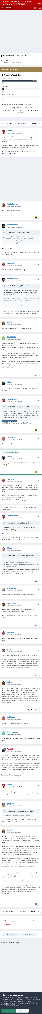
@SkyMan (5, 421)
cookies (18, 999)
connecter (14, 110)
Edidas (23, 523)
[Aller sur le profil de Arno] (3, 650)
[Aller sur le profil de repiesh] (3, 683)
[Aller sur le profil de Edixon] (3, 132)
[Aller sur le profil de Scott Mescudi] (3, 733)
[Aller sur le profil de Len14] (3, 323)
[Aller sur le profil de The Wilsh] (3, 750)
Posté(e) (14, 133)
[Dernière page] (39, 123)
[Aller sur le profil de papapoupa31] (3, 226)
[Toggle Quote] (4, 232)
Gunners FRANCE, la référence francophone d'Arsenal (17, 2)
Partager (11, 934)
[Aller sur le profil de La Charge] (3, 439)
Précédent (8, 123)
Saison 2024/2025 (20, 63)
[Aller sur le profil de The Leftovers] (3, 205)
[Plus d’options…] (38, 132)
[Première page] (2, 123)
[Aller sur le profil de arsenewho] (3, 589)
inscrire (25, 110)
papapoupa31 (26, 555)
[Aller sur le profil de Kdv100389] (3, 338)
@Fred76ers (13, 421)
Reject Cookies (22, 1011)
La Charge (24, 811)
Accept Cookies (9, 1011)
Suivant (34, 123)
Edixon (23, 286)
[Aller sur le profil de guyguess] (3, 264)
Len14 (23, 232)
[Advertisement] (21, 32)
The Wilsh (7, 61)
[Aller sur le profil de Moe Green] (3, 605)
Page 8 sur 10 (22, 123)
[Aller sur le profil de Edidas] (3, 383)
